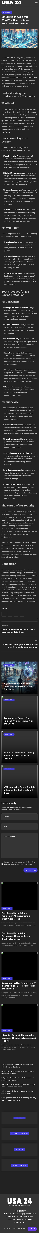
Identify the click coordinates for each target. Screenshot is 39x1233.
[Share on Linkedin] (22, 614)
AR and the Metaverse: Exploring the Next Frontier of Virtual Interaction (19, 755)
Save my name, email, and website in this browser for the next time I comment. (19, 863)
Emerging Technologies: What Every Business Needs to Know (18, 630)
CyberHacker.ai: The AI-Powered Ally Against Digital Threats (18, 1092)
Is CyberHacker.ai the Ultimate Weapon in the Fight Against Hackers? (18, 1079)
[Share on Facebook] (4, 614)
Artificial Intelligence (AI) (14, 1214)
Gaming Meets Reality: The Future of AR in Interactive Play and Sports (18, 721)
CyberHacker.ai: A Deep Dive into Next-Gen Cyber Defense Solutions (17, 1066)
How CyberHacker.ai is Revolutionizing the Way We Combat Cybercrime (19, 1099)
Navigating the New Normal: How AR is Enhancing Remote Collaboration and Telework (19, 986)
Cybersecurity (20, 1211)
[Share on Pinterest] (16, 614)
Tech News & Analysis (14, 1217)
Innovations (6, 12)
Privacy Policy (19, 1222)
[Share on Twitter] (10, 614)
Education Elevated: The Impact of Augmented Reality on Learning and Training (19, 1038)
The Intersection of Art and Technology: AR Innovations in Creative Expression (16, 916)
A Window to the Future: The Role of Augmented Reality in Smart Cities (19, 790)
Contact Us (28, 1217)
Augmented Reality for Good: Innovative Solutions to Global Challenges (18, 686)
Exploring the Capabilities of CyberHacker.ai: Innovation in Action (18, 1072)
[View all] (20, 1118)
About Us (11, 1219)
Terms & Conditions (24, 1219)
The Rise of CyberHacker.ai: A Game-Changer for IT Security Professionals (18, 1085)
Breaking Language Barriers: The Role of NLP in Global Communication (20, 645)
